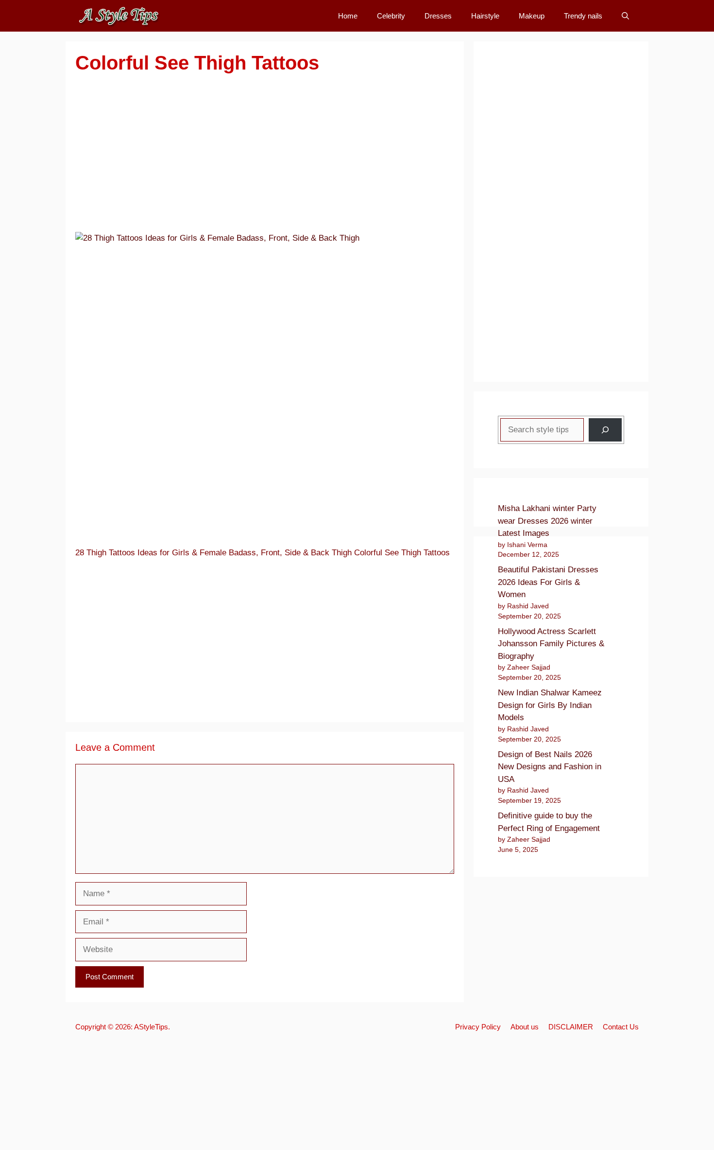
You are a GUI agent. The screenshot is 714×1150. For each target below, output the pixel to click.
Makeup (531, 16)
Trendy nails (583, 16)
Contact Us (621, 1027)
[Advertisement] (264, 159)
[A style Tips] (119, 16)
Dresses (438, 16)
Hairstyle (485, 16)
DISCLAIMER (570, 1027)
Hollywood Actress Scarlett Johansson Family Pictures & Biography (551, 644)
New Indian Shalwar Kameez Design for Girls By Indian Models (550, 705)
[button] (625, 16)
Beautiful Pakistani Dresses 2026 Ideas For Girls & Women (548, 582)
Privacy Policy (478, 1027)
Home (347, 16)
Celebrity (391, 16)
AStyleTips (151, 1027)
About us (524, 1027)
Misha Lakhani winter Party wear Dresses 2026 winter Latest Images (547, 521)
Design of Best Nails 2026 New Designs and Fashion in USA (549, 767)
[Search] (605, 430)
